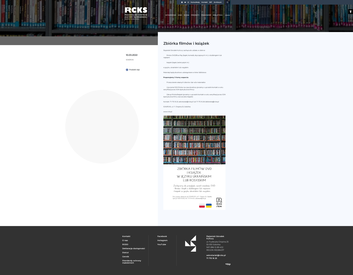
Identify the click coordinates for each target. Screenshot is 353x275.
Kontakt (205, 2)
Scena (186, 15)
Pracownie (206, 15)
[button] (350, 11)
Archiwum (218, 2)
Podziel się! (134, 70)
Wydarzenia (170, 15)
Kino (180, 15)
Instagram (162, 240)
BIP (210, 2)
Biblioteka (217, 15)
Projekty (195, 15)
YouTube (161, 244)
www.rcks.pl (167, 112)
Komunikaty (195, 2)
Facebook (162, 236)
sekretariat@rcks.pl (186, 102)
